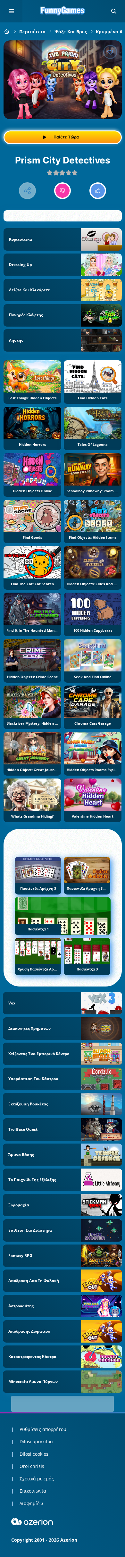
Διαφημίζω (31, 1503)
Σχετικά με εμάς (37, 1479)
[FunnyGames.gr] (7, 31)
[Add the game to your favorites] (110, 52)
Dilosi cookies (34, 1454)
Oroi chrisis (32, 1466)
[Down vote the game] (62, 190)
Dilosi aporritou (36, 1441)
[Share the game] (27, 190)
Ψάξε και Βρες (70, 32)
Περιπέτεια (32, 32)
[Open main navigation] (11, 11)
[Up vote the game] (97, 190)
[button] (114, 11)
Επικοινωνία (33, 1491)
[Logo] (63, 11)
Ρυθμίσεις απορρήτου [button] (43, 1429)
